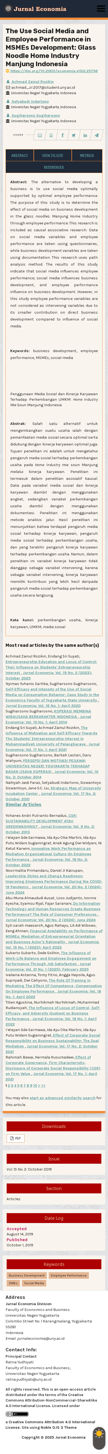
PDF (17, 1138)
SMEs (13, 1283)
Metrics (87, 155)
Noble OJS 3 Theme (59, 1427)
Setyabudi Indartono (30, 101)
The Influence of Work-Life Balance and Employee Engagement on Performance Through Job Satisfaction (51, 958)
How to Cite (52, 155)
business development (27, 1275)
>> (43, 1085)
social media (34, 1283)
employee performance (69, 1275)
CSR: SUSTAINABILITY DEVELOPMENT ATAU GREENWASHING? (41, 821)
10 (35, 1085)
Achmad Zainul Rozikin (32, 81)
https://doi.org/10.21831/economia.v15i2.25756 (53, 71)
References (54, 167)
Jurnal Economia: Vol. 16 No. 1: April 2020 (43, 705)
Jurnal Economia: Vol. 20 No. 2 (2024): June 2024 (51, 920)
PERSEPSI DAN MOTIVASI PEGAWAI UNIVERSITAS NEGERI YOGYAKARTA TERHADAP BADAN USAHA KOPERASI (48, 766)
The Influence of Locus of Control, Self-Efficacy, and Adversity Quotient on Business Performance (53, 1013)
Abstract (19, 155)
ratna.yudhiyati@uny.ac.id (29, 1379)
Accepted (17, 1228)
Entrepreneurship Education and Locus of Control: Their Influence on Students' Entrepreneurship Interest (51, 667)
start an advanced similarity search (63, 1098)
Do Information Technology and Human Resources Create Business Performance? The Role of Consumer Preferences (53, 909)
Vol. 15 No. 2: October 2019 (29, 1169)
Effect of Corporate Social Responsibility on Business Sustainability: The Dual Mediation (53, 1041)
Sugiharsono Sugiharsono (35, 115)
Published (17, 1239)
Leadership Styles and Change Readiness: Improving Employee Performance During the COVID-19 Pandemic (54, 881)
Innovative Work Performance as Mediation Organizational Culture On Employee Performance (48, 854)
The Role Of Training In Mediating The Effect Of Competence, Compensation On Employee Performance (54, 986)
